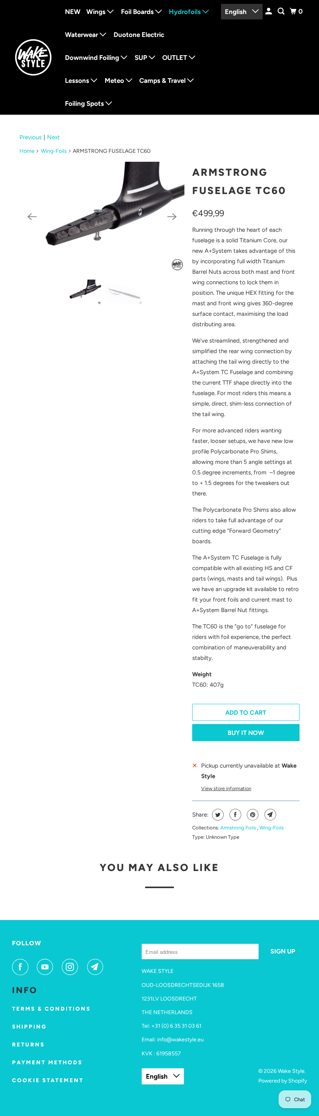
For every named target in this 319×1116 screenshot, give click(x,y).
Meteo (115, 80)
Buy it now (246, 732)
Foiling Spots (85, 103)
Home (27, 151)
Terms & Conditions (51, 1009)
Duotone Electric (139, 34)
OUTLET (175, 57)
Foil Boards (138, 12)
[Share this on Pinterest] (252, 814)
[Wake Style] (33, 57)
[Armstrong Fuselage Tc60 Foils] (101, 217)
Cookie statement (48, 1080)
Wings (96, 12)
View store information (226, 788)
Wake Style (291, 1071)
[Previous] (31, 216)
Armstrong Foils (238, 828)
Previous (30, 137)
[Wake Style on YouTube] (46, 967)
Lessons (78, 80)
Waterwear (82, 34)
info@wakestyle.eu (180, 1039)
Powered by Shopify (282, 1081)
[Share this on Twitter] (217, 814)
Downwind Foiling (93, 57)
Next (53, 137)
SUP (142, 57)
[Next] (172, 216)
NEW (73, 12)
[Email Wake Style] (97, 967)
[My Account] (269, 11)
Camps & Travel (163, 80)
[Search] (281, 11)
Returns (28, 1044)
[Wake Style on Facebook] (22, 967)
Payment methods (47, 1062)
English (236, 12)
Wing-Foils (54, 151)
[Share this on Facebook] (234, 814)
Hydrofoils (185, 12)
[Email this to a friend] (269, 814)
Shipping (29, 1026)
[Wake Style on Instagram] (71, 967)
